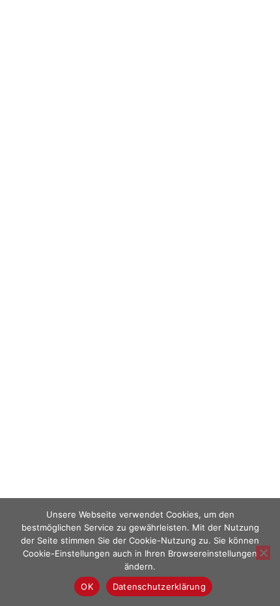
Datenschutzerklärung (159, 586)
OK (87, 586)
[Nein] (263, 553)
